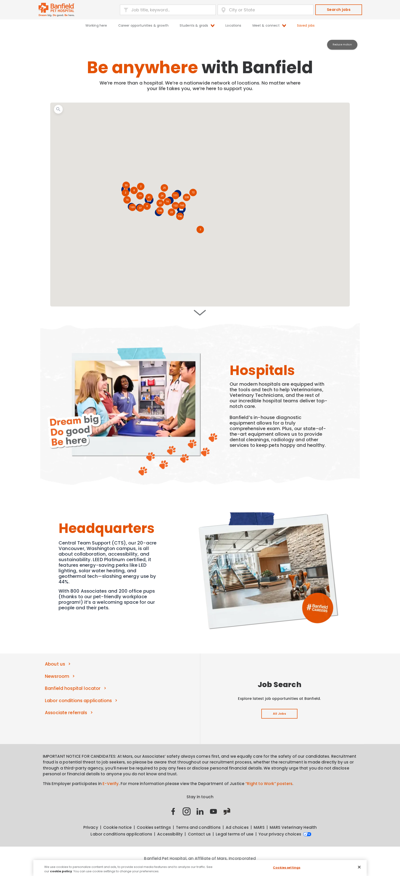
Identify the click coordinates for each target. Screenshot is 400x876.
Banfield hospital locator (72, 688)
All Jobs (279, 713)
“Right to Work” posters (268, 783)
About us (55, 664)
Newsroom (57, 676)
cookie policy (61, 871)
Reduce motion (342, 44)
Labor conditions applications (78, 701)
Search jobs (338, 9)
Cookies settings (286, 867)
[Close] (359, 867)
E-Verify (111, 783)
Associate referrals (66, 713)
